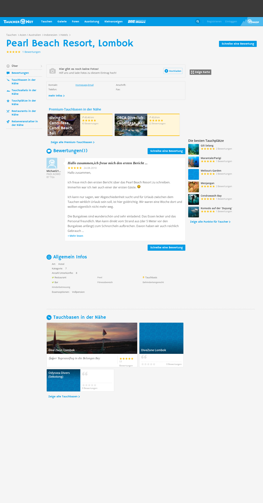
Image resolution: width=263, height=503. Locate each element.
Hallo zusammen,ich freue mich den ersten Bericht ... (108, 163)
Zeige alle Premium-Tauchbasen (71, 142)
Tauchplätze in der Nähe (24, 102)
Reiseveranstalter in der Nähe (25, 123)
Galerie (62, 21)
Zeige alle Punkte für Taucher (209, 222)
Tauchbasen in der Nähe (23, 81)
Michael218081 (56, 171)
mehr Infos (55, 96)
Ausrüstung (91, 21)
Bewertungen (20, 73)
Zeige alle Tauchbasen (62, 396)
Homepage (81, 84)
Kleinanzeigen (113, 21)
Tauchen (46, 21)
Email (91, 84)
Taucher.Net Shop (251, 21)
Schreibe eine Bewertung (238, 44)
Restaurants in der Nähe (24, 113)
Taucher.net (18, 21)
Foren (75, 21)
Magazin (136, 21)
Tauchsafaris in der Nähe (24, 92)
